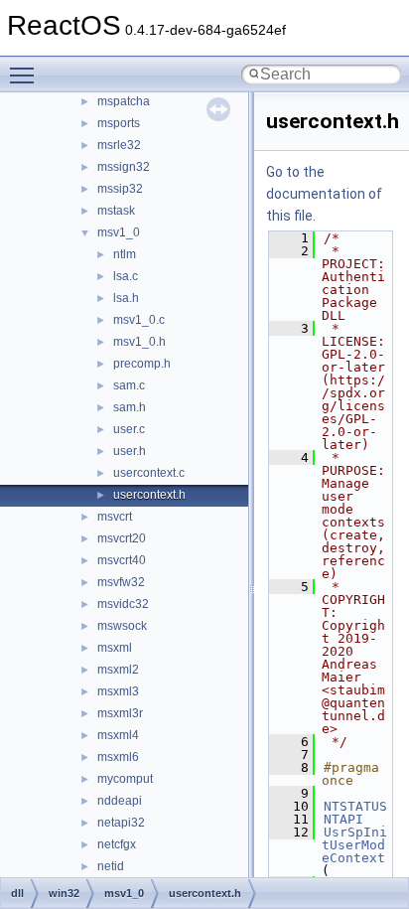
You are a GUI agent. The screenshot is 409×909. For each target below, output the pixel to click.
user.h (129, 451)
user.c (129, 429)
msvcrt (114, 517)
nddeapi (119, 801)
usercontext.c (149, 473)
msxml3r (120, 713)
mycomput (125, 779)
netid (110, 866)
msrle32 (119, 145)
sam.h (129, 407)
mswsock (122, 626)
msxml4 (118, 735)
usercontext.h (149, 495)
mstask (116, 211)
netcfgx (116, 844)
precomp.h (142, 364)
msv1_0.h (139, 342)
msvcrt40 (121, 560)
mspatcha (123, 101)
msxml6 (118, 757)
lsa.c (125, 276)
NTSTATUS (355, 806)
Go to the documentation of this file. (324, 194)
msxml (114, 648)
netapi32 (121, 823)
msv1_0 (118, 232)
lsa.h (126, 298)
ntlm (124, 254)
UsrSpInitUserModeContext (354, 845)
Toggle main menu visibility (26, 74)
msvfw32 (121, 582)
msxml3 (118, 691)
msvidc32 (123, 604)
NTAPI (343, 819)
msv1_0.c (139, 320)
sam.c (129, 385)
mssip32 (120, 189)
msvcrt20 (121, 538)
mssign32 (123, 167)
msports (118, 123)
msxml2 (118, 670)
